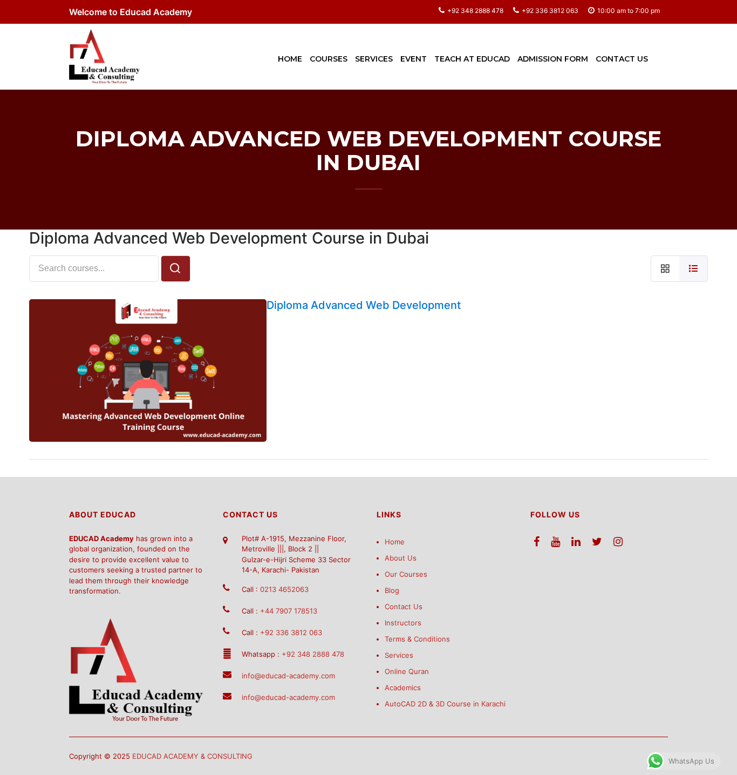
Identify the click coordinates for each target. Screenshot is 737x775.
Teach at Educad (472, 59)
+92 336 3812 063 (550, 10)
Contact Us (622, 59)
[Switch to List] (693, 268)
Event (413, 59)
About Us (401, 558)
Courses (328, 59)
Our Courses (406, 574)
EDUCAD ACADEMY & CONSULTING (192, 756)
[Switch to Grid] (665, 268)
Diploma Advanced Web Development (364, 305)
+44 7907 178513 (288, 610)
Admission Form (552, 59)
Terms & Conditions (417, 639)
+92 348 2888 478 (475, 10)
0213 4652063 (284, 589)
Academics (403, 687)
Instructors (403, 622)
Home (290, 59)
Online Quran (407, 671)
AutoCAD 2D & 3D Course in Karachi (445, 703)
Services (374, 59)
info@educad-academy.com (288, 675)
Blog (392, 590)
